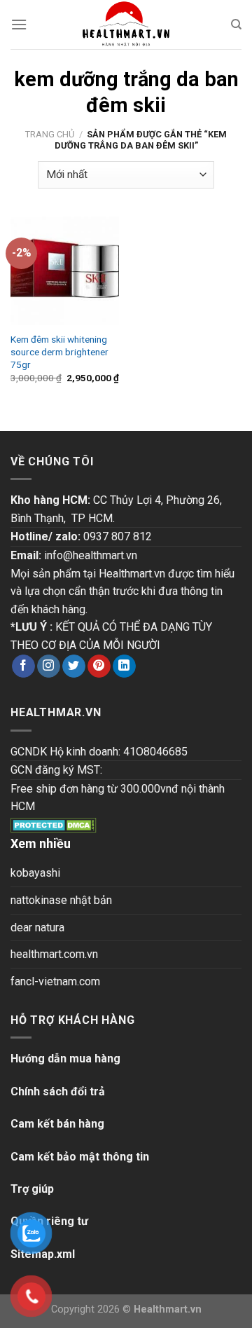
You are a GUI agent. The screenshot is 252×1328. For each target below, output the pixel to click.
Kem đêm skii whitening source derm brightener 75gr (59, 351)
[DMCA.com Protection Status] (53, 824)
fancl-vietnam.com (55, 981)
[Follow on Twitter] (73, 666)
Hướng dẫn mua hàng (65, 1058)
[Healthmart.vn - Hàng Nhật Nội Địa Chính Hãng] (126, 24)
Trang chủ (49, 134)
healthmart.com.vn (54, 954)
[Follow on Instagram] (48, 666)
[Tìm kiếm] (236, 24)
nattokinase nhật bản (61, 900)
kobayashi (35, 872)
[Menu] (18, 24)
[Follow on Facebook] (23, 666)
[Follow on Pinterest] (99, 666)
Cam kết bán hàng (57, 1123)
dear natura (37, 927)
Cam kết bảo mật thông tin (79, 1156)
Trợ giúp (32, 1189)
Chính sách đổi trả (57, 1091)
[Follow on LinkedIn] (124, 666)
